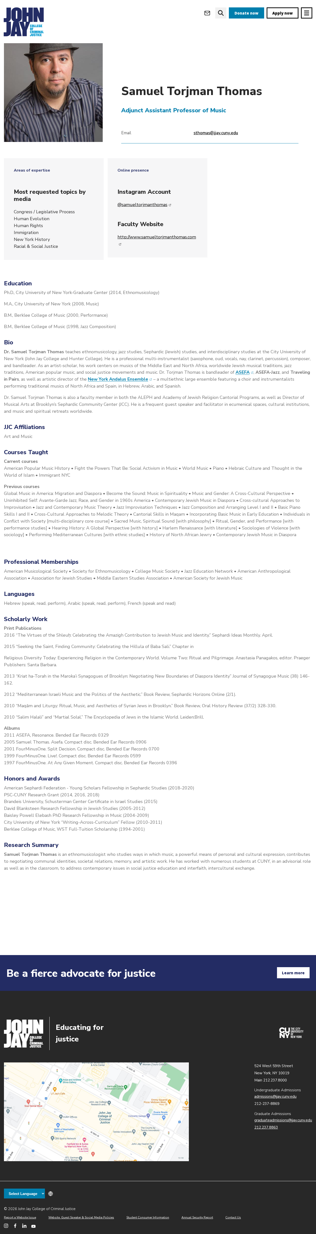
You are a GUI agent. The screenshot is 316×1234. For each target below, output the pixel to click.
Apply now (282, 13)
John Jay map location (96, 1111)
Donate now (246, 13)
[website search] (220, 13)
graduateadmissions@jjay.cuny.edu (283, 1120)
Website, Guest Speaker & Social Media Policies (81, 1217)
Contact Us (233, 1217)
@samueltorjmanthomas (144, 205)
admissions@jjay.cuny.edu (275, 1096)
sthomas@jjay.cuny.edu (216, 133)
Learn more (293, 972)
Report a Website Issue (20, 1217)
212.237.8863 (266, 1127)
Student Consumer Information (147, 1217)
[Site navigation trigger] (306, 13)
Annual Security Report (197, 1217)
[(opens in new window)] (291, 1036)
